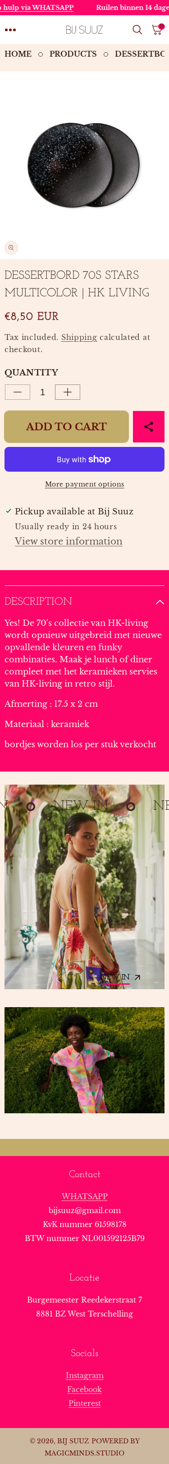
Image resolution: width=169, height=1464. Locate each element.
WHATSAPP (85, 1196)
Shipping (79, 337)
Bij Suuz (73, 1441)
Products (73, 53)
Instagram (85, 1375)
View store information (69, 541)
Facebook (84, 1389)
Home (18, 53)
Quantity (31, 373)
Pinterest (85, 1403)
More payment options (84, 484)
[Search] (139, 30)
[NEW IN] (84, 887)
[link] (84, 1060)
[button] (10, 30)
